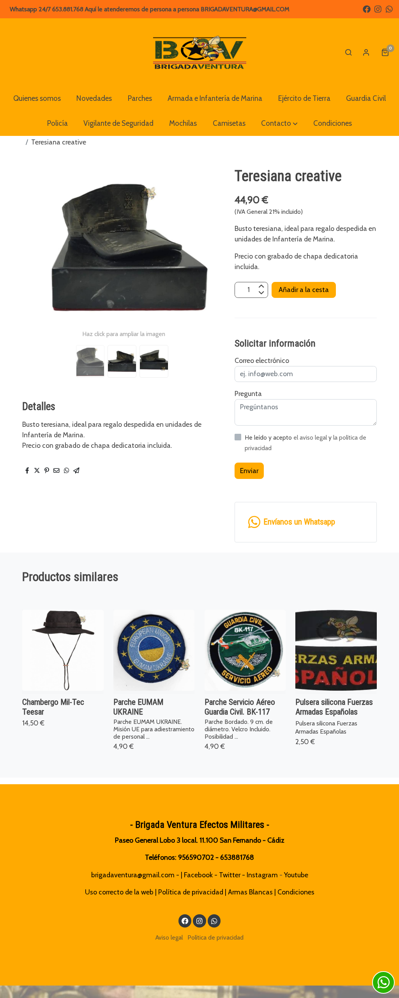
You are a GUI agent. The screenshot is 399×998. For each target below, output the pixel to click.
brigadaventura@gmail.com (133, 875)
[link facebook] (367, 8)
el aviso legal (310, 437)
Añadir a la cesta (304, 289)
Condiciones (295, 892)
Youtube (296, 875)
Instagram (262, 875)
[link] (199, 52)
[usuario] (366, 52)
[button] (279, 123)
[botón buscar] (348, 52)
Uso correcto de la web (119, 892)
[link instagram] (377, 8)
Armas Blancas (250, 892)
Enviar (249, 470)
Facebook (198, 875)
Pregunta (248, 393)
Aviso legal (169, 937)
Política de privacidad (190, 892)
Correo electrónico (262, 360)
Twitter (229, 875)
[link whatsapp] (389, 8)
